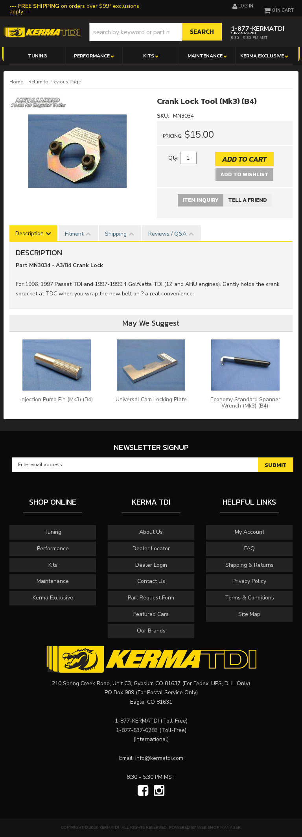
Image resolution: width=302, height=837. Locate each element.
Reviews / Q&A (167, 234)
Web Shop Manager (219, 827)
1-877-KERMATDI (137, 721)
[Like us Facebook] (143, 791)
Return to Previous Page (54, 82)
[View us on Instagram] (159, 791)
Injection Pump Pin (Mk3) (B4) (56, 399)
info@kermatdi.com (159, 758)
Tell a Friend (247, 200)
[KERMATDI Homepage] (42, 32)
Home (16, 82)
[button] (155, 32)
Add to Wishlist (244, 174)
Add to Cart (244, 159)
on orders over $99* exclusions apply (74, 8)
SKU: (164, 116)
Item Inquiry (200, 200)
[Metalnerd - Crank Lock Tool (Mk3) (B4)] (38, 105)
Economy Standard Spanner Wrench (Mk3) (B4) (245, 403)
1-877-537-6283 (137, 730)
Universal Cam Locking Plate (151, 399)
